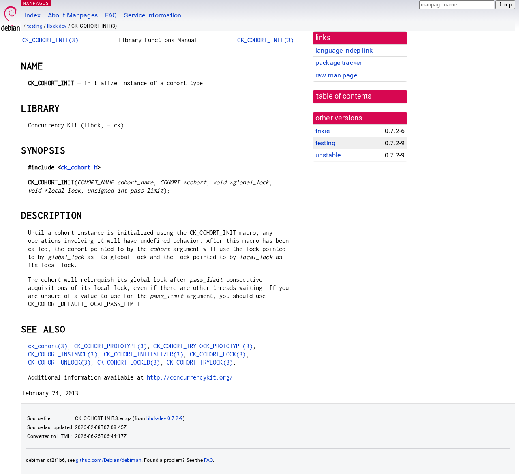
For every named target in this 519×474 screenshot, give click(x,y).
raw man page (336, 75)
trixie (322, 131)
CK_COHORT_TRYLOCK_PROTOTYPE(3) (203, 346)
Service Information (152, 15)
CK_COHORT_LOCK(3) (218, 354)
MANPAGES (36, 3)
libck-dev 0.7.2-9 (164, 418)
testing (35, 26)
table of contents (344, 96)
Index (33, 15)
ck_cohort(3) (48, 346)
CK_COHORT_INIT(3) (50, 39)
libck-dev (56, 26)
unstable (328, 155)
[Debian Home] (10, 16)
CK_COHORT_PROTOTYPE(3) (110, 346)
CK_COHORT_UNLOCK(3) (59, 362)
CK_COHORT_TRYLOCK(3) (200, 362)
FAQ (111, 15)
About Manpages (73, 15)
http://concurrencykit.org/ (190, 377)
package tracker (338, 62)
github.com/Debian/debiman (109, 460)
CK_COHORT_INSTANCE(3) (62, 354)
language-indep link (344, 50)
